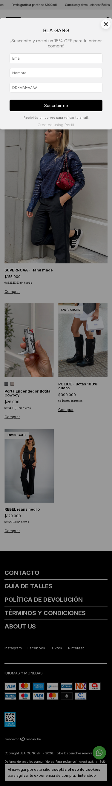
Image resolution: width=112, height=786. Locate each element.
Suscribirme (56, 105)
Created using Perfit (56, 125)
